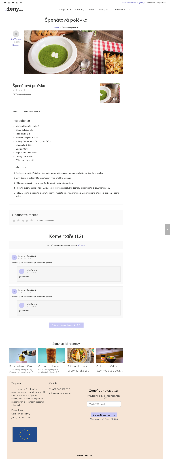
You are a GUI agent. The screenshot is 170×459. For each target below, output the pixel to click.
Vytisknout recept (23, 94)
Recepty (79, 9)
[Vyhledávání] (130, 9)
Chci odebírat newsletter (104, 415)
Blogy (91, 9)
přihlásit (81, 245)
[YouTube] (13, 2)
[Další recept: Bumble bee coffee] (167, 229)
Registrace (161, 2)
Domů (56, 28)
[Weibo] (21, 2)
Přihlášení (151, 2)
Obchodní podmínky (20, 413)
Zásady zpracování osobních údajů (104, 419)
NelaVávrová (16, 39)
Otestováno (118, 9)
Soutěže (103, 9)
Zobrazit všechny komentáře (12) (66, 325)
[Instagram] (17, 2)
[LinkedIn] (9, 2)
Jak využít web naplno (21, 417)
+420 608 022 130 (60, 389)
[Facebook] (5, 2)
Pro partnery (17, 410)
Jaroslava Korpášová (27, 256)
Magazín (64, 9)
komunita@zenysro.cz (61, 393)
